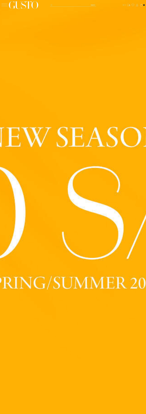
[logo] (23, 5)
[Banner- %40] (73, 207)
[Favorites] (132, 5)
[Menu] (4, 5)
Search (93, 5)
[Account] (137, 5)
